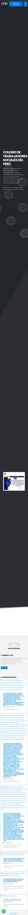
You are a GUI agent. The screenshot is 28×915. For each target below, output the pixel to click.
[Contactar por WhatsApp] (4, 911)
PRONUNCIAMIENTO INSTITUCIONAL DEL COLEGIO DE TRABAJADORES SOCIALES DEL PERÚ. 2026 (13, 880)
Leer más (4, 667)
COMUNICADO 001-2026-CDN (12, 900)
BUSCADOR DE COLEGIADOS (16, 4)
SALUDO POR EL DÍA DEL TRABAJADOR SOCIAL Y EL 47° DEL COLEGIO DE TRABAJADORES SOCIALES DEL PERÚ (14, 860)
